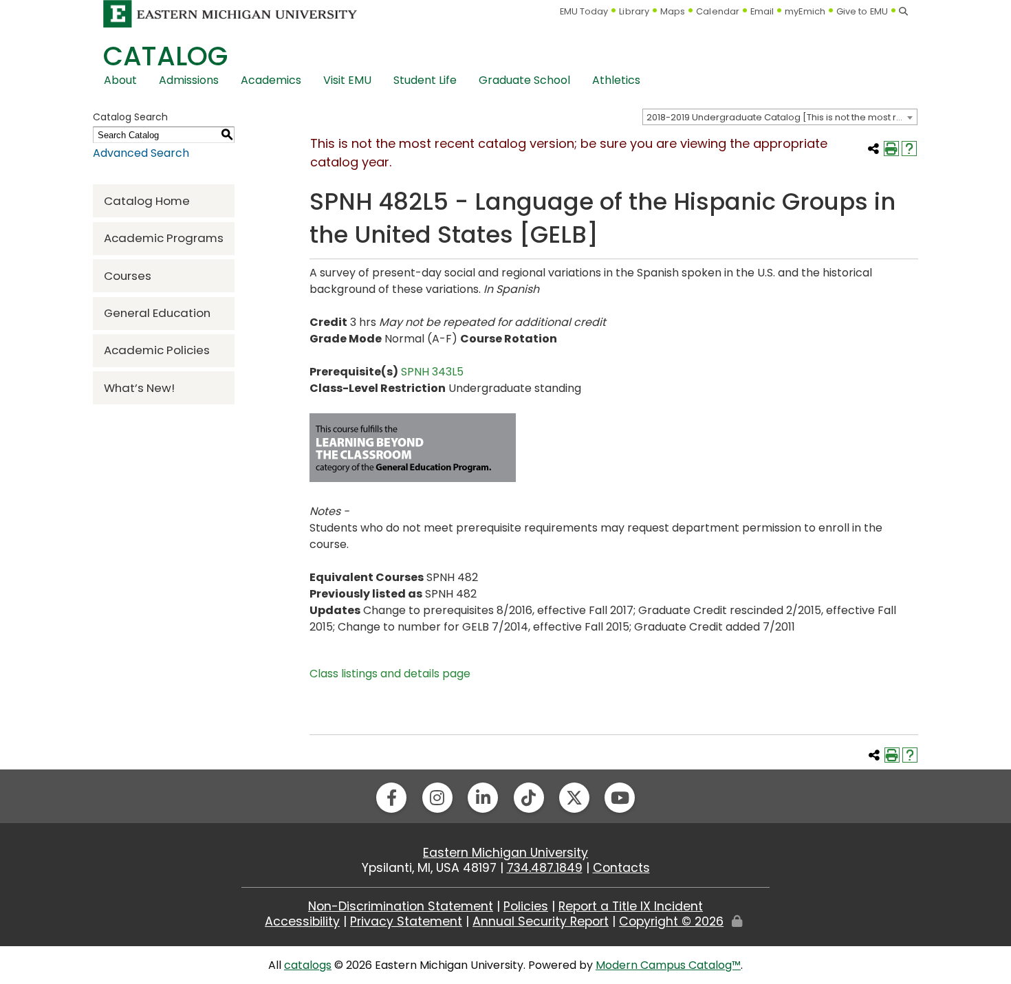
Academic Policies (157, 350)
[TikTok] (529, 798)
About (120, 80)
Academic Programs (164, 238)
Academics (271, 80)
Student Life (425, 80)
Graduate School (524, 80)
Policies (525, 906)
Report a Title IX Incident (630, 906)
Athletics (616, 80)
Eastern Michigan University (505, 852)
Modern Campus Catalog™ (668, 965)
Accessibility (302, 921)
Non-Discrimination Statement (400, 906)
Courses (127, 275)
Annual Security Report (540, 921)
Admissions (189, 80)
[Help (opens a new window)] (909, 148)
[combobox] (779, 117)
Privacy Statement (406, 921)
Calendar (717, 11)
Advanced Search (141, 153)
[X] (574, 798)
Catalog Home (147, 201)
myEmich (805, 11)
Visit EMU (347, 80)
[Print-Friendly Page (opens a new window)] (891, 148)
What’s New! (139, 388)
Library (634, 11)
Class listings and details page (389, 673)
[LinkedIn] (483, 798)
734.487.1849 (545, 868)
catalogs (307, 965)
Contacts (621, 868)
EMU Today (584, 11)
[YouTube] (620, 798)
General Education (157, 313)
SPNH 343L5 (432, 372)
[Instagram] (437, 798)
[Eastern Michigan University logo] (230, 13)
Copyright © (671, 921)
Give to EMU (862, 11)
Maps (672, 11)
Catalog (165, 56)
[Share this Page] (873, 148)
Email (762, 11)
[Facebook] (391, 798)
